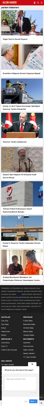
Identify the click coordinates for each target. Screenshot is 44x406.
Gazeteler (26, 343)
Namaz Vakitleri (29, 353)
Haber (19, 294)
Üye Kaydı (5, 324)
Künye (3, 328)
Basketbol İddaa (29, 324)
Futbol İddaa (27, 321)
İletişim (3, 335)
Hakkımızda (5, 331)
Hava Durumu (28, 346)
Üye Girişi (4, 321)
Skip (25, 401)
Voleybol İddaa (28, 335)
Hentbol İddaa (28, 328)
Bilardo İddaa (28, 331)
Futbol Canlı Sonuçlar (9, 350)
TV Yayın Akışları (29, 357)
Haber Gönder (28, 350)
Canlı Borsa (5, 343)
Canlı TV (4, 346)
